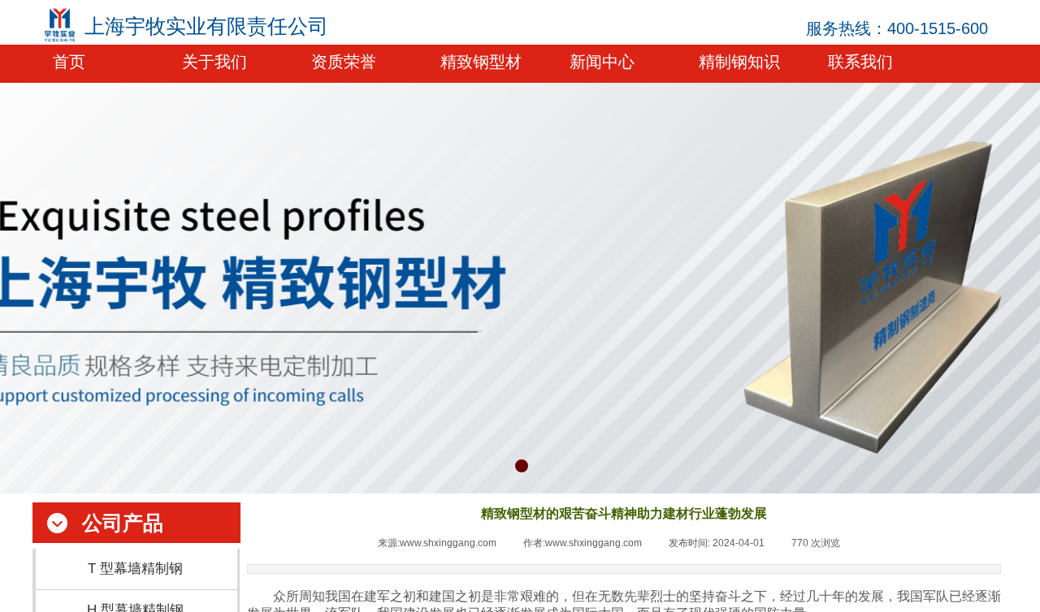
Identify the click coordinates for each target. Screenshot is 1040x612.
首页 (69, 62)
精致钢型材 (481, 62)
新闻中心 (602, 62)
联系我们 (860, 62)
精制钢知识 (739, 62)
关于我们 (214, 62)
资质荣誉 (343, 62)
